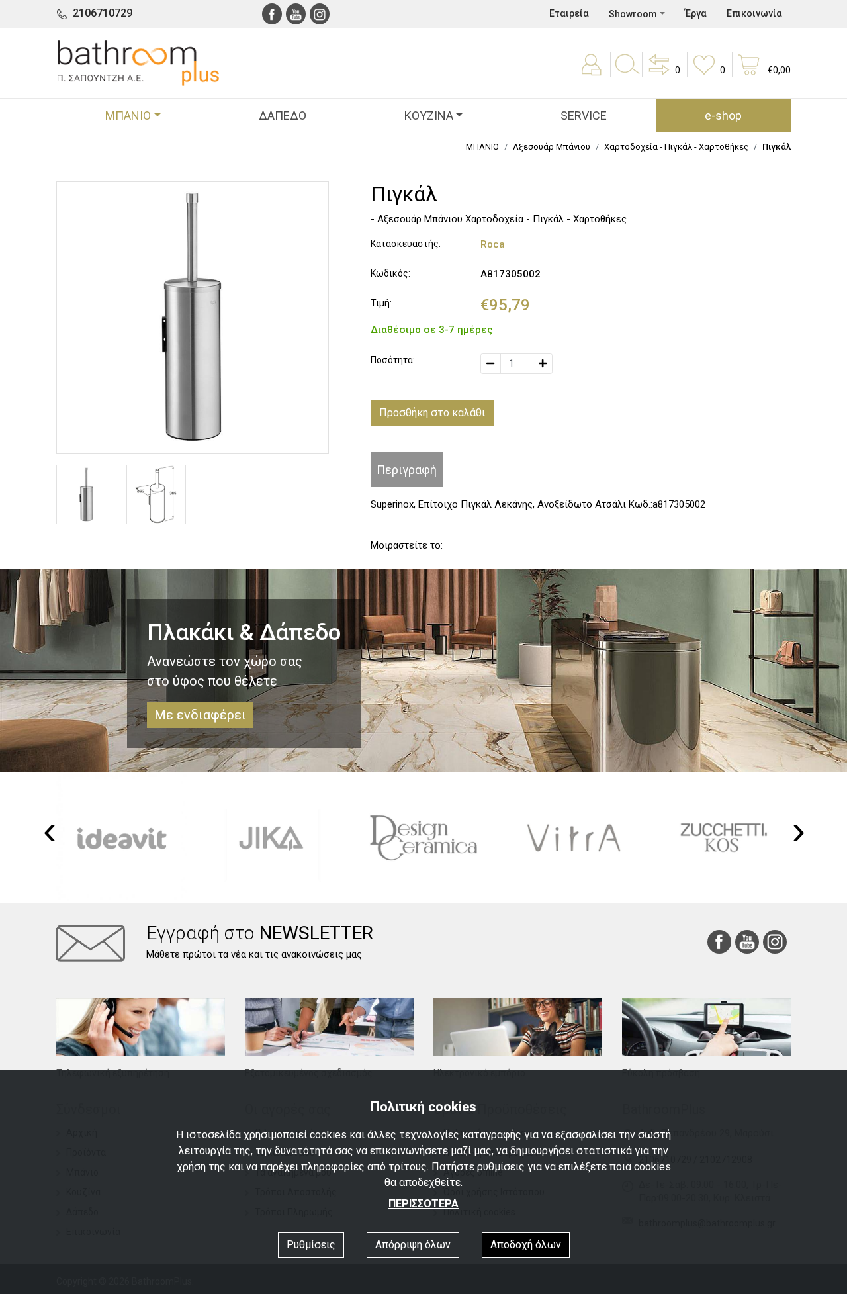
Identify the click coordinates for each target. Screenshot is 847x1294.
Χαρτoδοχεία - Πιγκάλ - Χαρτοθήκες (676, 147)
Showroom (633, 14)
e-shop (723, 115)
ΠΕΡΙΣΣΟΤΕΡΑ (423, 1203)
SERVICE (583, 115)
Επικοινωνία (754, 13)
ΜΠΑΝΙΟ (482, 147)
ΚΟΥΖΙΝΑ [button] (428, 115)
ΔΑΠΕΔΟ (282, 115)
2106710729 (102, 13)
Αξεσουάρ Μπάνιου (551, 147)
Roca (492, 244)
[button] (663, 74)
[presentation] (49, 831)
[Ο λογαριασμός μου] (593, 74)
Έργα (696, 13)
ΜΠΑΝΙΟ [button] (128, 115)
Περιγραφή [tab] (407, 470)
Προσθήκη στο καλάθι (432, 412)
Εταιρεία (569, 13)
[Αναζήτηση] (626, 74)
